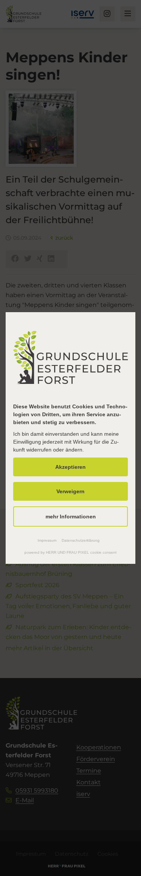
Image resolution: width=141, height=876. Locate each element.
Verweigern (70, 491)
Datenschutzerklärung (81, 540)
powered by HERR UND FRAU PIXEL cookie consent (70, 552)
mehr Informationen (70, 517)
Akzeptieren (70, 467)
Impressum (47, 540)
